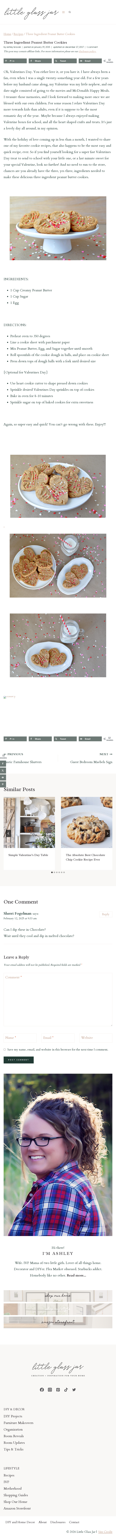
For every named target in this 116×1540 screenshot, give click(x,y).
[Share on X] (3, 770)
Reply (105, 914)
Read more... (76, 1275)
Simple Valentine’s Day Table (28, 855)
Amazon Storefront (17, 1508)
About (43, 1522)
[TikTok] (66, 1390)
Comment (13, 977)
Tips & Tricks (13, 1449)
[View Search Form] (70, 12)
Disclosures (57, 1522)
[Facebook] (42, 1390)
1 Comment (92, 47)
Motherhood (13, 1488)
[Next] (107, 833)
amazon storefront (58, 1322)
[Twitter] (74, 1390)
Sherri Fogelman (18, 913)
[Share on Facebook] (3, 764)
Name (10, 1038)
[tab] (52, 872)
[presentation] (29, 822)
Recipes (9, 1475)
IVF (6, 1482)
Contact (74, 1522)
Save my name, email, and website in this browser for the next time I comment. (57, 1050)
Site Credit (105, 1532)
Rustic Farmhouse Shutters (23, 758)
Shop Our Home (15, 1502)
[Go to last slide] (8, 833)
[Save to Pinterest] (3, 784)
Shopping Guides (16, 1495)
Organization (13, 1429)
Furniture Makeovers (18, 1423)
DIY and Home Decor (20, 1522)
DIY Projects (13, 1416)
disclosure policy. (87, 51)
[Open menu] (63, 12)
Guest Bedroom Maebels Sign (91, 758)
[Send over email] (3, 777)
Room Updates (14, 1442)
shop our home (58, 1296)
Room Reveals (14, 1436)
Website (87, 1038)
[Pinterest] (58, 1390)
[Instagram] (50, 1390)
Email (48, 1038)
